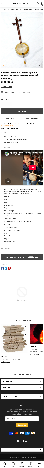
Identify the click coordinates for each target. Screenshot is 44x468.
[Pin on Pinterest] (9, 268)
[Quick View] (25, 330)
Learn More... (26, 92)
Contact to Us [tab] (10, 396)
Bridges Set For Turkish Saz (11, 359)
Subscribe (22, 425)
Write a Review (6, 86)
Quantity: (5, 100)
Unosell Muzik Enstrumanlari (24, 457)
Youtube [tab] (7, 388)
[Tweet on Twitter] (6, 268)
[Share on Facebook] (2, 268)
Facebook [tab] (7, 381)
